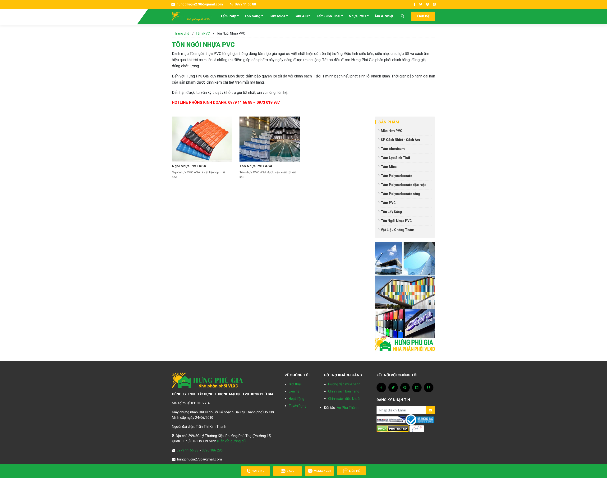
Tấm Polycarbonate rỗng (400, 194)
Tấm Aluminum (393, 149)
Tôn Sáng (252, 16)
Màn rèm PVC (391, 131)
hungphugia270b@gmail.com (199, 4)
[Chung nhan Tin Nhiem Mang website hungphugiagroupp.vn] (391, 420)
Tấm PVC (203, 33)
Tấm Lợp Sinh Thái (395, 158)
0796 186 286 (212, 450)
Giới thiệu (295, 384)
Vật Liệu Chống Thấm (397, 230)
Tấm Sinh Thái (328, 16)
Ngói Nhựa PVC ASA (189, 166)
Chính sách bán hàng (343, 391)
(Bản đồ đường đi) (231, 441)
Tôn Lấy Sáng (391, 212)
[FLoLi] (416, 428)
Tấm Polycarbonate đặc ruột (403, 185)
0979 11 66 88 (245, 4)
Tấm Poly (228, 16)
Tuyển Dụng (297, 406)
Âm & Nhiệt (383, 16)
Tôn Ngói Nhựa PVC (396, 221)
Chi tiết (178, 183)
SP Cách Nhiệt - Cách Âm (400, 140)
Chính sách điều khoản (344, 399)
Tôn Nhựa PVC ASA (255, 166)
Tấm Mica (277, 16)
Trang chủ (181, 33)
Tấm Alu (301, 16)
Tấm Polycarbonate (396, 176)
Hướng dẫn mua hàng (344, 384)
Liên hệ (423, 16)
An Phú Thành (348, 408)
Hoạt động (296, 399)
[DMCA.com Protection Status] (393, 428)
